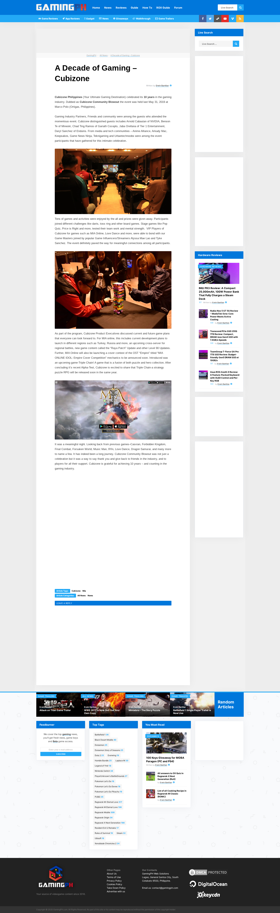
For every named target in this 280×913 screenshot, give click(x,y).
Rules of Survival (104, 833)
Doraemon (101, 745)
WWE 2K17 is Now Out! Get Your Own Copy (102, 711)
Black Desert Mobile (105, 740)
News (107, 7)
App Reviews (72, 18)
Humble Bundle (103, 760)
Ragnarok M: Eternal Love (108, 802)
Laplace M (122, 760)
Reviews (121, 7)
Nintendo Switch (104, 771)
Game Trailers (166, 18)
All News (81, 595)
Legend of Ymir (103, 766)
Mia (84, 591)
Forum (178, 7)
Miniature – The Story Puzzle (144, 710)
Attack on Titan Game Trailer (55, 710)
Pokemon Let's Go (104, 781)
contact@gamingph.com (165, 887)
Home (96, 7)
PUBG (99, 797)
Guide (134, 7)
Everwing (113, 755)
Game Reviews (49, 18)
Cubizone (76, 591)
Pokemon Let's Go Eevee (107, 786)
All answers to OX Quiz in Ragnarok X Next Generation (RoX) (170, 776)
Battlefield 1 (102, 734)
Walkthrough (143, 18)
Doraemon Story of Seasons (109, 750)
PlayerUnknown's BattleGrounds (111, 776)
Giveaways (122, 18)
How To (147, 7)
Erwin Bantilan (162, 85)
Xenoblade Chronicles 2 (107, 843)
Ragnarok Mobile (105, 812)
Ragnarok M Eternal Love (108, 807)
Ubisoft (99, 838)
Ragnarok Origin (103, 817)
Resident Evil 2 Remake (107, 828)
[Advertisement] (88, 497)
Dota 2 (99, 755)
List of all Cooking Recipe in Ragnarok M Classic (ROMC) (172, 793)
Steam (121, 833)
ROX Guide (163, 7)
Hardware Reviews (210, 266)
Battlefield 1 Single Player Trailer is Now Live (192, 711)
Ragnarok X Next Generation (110, 823)
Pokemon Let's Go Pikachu (108, 791)
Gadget (90, 18)
